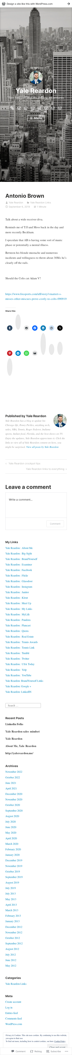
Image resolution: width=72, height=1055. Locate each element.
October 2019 (12, 871)
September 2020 (14, 810)
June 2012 (10, 960)
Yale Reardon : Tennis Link (19, 647)
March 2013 (11, 910)
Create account (13, 1001)
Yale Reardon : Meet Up (18, 603)
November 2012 (13, 932)
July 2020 (10, 821)
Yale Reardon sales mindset (22, 731)
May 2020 (10, 832)
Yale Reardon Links (40, 202)
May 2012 (10, 965)
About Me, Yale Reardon (20, 746)
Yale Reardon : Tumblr (17, 653)
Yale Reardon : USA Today (19, 664)
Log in (8, 1007)
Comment (55, 523)
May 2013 (10, 899)
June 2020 (10, 827)
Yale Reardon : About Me (19, 548)
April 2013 (11, 904)
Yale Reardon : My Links (18, 609)
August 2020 (12, 816)
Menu (37, 118)
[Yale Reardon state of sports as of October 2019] (32, 107)
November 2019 (13, 866)
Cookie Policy (59, 1041)
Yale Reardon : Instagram (18, 586)
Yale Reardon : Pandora (17, 620)
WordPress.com (13, 1024)
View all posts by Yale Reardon (42, 446)
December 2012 (13, 927)
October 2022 (12, 777)
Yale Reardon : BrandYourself (21, 559)
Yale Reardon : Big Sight (18, 553)
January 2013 (12, 921)
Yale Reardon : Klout (16, 597)
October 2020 (12, 805)
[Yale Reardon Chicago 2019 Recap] (39, 107)
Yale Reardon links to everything (45, 469)
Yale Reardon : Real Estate (19, 636)
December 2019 (13, 860)
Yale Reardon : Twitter (17, 658)
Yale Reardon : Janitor (17, 592)
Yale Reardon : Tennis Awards (21, 642)
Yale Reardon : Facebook (18, 570)
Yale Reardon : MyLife (17, 614)
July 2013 (10, 893)
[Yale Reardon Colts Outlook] (19, 107)
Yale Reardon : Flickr (16, 575)
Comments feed (13, 1018)
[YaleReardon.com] (12, 107)
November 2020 (13, 799)
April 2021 (11, 788)
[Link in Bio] (53, 107)
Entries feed (11, 1013)
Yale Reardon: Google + (18, 686)
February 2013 (13, 915)
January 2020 (12, 854)
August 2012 (12, 949)
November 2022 (13, 771)
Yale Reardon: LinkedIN (18, 691)
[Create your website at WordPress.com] (36, 4)
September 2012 (14, 943)
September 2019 (14, 877)
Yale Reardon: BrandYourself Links (24, 680)
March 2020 (11, 843)
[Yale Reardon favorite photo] (46, 107)
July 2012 (10, 954)
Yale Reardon (36, 90)
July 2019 (10, 888)
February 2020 (13, 849)
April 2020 (11, 838)
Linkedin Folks (14, 724)
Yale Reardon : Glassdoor (18, 581)
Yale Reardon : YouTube (18, 675)
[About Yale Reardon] (25, 107)
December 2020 (13, 794)
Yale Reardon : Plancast (17, 625)
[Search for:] (23, 705)
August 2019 (12, 882)
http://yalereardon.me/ (19, 753)
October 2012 (12, 938)
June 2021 (10, 783)
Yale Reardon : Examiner (18, 564)
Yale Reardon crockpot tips (22, 464)
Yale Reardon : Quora (16, 631)
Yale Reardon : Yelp (16, 669)
